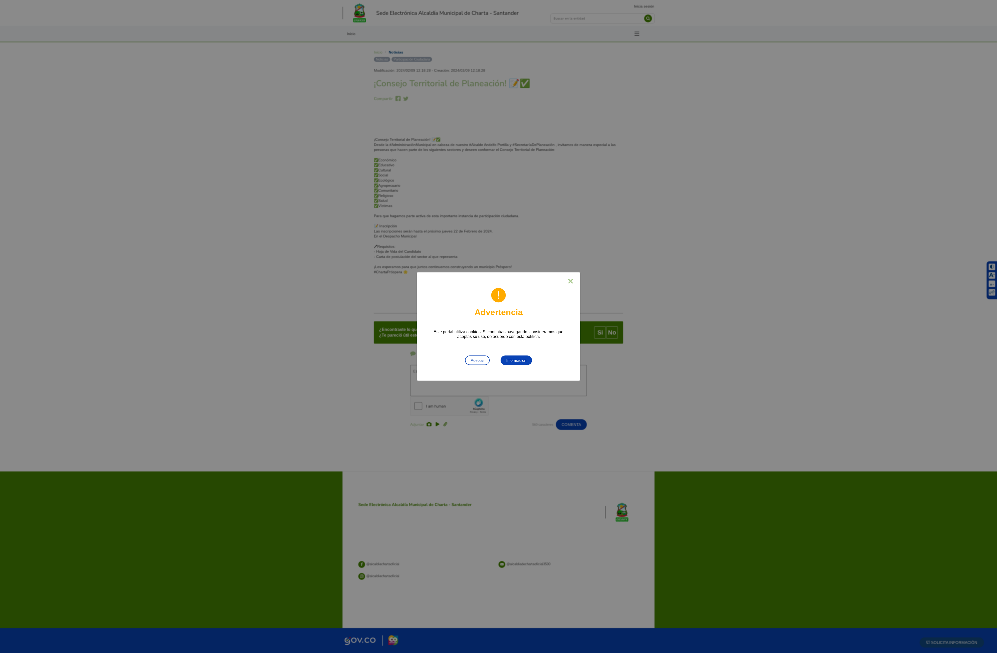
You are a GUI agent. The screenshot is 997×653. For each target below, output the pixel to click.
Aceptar (477, 360)
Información (516, 360)
